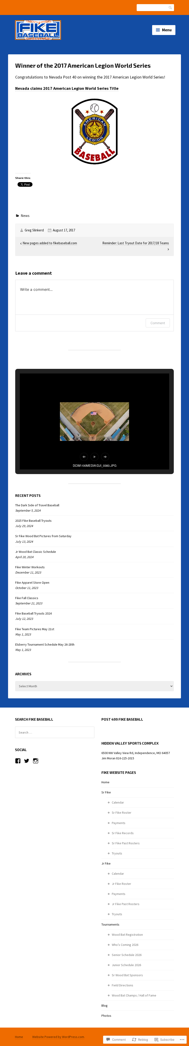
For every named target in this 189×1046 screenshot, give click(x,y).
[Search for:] (54, 732)
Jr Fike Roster (121, 884)
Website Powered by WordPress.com (58, 1037)
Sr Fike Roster (121, 812)
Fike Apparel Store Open (32, 582)
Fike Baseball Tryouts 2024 (33, 613)
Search (170, 7)
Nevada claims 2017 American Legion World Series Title (66, 88)
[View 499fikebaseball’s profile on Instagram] (35, 761)
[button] (84, 457)
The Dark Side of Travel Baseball (37, 505)
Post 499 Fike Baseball (122, 719)
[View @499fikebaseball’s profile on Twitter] (27, 761)
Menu (167, 29)
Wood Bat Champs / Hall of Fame (134, 995)
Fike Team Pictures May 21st (34, 629)
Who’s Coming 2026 (125, 945)
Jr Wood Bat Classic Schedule (35, 552)
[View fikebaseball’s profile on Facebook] (18, 761)
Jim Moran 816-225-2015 (117, 758)
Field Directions (122, 985)
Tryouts (117, 853)
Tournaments (110, 924)
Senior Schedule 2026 (127, 955)
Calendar (118, 802)
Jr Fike (106, 863)
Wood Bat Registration (127, 934)
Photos (106, 1016)
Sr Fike (106, 792)
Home (105, 782)
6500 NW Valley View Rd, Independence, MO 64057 (135, 753)
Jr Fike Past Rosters (125, 904)
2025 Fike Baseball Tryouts (33, 521)
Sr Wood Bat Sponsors (127, 975)
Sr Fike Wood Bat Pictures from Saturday (43, 536)
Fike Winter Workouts (30, 567)
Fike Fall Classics (26, 598)
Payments (118, 823)
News (25, 215)
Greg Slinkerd (34, 230)
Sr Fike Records (123, 833)
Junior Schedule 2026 (126, 965)
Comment (158, 323)
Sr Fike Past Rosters (126, 843)
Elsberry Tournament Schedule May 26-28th (44, 644)
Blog (104, 1005)
